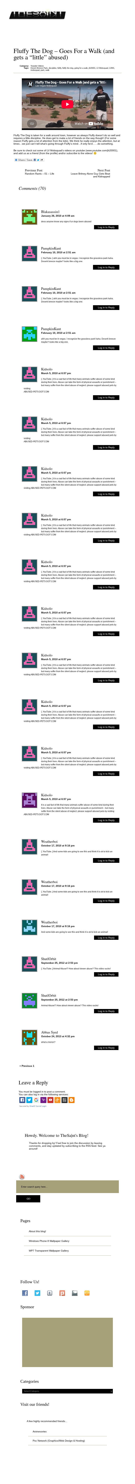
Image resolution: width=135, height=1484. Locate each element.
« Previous (26, 1065)
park (42, 70)
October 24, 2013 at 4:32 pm (58, 1036)
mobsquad (35, 70)
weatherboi (49, 841)
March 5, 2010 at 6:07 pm (56, 373)
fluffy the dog (67, 68)
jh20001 (92, 68)
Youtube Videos (16, 37)
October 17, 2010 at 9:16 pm (58, 845)
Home (11, 32)
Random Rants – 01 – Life (39, 173)
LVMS (111, 68)
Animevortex (27, 32)
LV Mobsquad (102, 68)
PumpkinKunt (51, 248)
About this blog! (37, 1231)
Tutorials (114, 32)
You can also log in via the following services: (44, 1094)
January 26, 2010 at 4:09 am (57, 215)
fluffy (59, 68)
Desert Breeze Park (39, 68)
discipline (52, 68)
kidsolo (46, 369)
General (68, 32)
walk (47, 70)
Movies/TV (83, 32)
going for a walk (81, 68)
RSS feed (91, 1145)
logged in (38, 1091)
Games (54, 32)
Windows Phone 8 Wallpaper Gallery (49, 1241)
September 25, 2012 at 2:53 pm (59, 962)
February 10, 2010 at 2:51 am (58, 252)
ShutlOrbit (48, 958)
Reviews (100, 32)
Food (42, 32)
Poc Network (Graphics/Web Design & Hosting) (59, 1440)
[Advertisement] (67, 1342)
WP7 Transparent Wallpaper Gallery (49, 1250)
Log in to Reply (106, 227)
